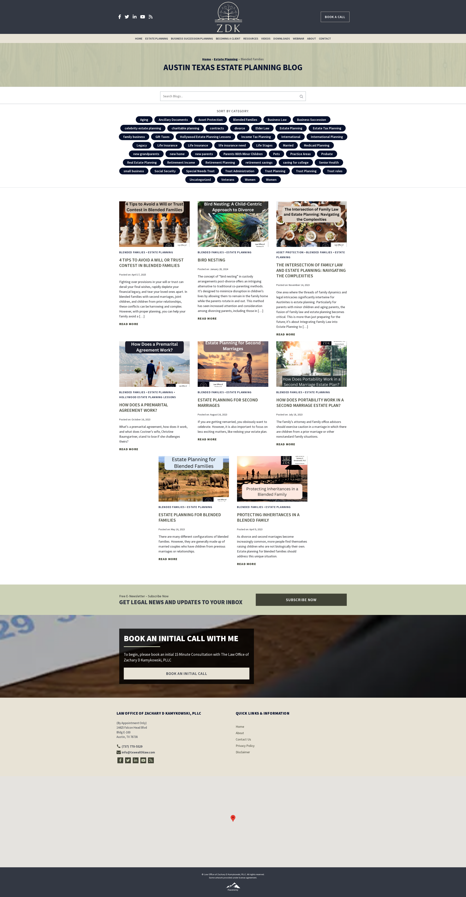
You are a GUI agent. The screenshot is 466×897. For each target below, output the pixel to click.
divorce (239, 128)
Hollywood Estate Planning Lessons (205, 137)
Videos (265, 38)
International (290, 137)
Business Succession (311, 120)
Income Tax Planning (256, 137)
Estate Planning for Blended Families (190, 517)
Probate (327, 154)
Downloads (281, 38)
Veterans (227, 179)
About (311, 38)
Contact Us (243, 739)
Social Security (165, 171)
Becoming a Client (228, 38)
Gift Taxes (162, 137)
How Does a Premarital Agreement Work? (143, 407)
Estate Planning (156, 38)
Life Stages (264, 145)
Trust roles (334, 171)
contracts (217, 128)
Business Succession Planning (192, 38)
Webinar (298, 38)
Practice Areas (300, 154)
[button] (301, 600)
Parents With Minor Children (243, 154)
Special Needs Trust (200, 171)
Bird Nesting (211, 260)
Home (138, 38)
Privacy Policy (245, 746)
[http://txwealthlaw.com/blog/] (150, 17)
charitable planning (185, 128)
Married (288, 145)
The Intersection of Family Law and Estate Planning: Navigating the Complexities (311, 270)
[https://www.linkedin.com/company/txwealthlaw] (134, 17)
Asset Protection (210, 120)
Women (250, 179)
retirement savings (259, 162)
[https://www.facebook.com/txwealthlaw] (119, 17)
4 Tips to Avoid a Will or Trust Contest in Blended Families (151, 262)
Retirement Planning (220, 162)
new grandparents (146, 154)
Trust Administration (239, 171)
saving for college (296, 162)
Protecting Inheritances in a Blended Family (268, 517)
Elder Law (262, 128)
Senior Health (329, 162)
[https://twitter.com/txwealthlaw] (127, 17)
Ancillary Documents (173, 120)
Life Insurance (167, 145)
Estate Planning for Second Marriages (228, 402)
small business (134, 171)
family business (134, 137)
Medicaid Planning (316, 145)
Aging (144, 120)
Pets (276, 154)
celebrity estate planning (143, 128)
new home (177, 154)
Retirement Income (181, 162)
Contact (325, 38)
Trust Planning (275, 171)
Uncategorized (200, 179)
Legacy (142, 145)
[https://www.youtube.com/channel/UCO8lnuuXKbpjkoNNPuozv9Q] (142, 17)
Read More (128, 324)
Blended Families (245, 120)
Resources (250, 38)
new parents (204, 154)
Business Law (277, 120)
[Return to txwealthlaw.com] (228, 17)
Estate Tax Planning (327, 128)
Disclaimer (243, 752)
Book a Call (335, 17)
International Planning (327, 137)
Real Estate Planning (142, 162)
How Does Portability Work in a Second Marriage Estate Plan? (310, 402)
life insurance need (232, 145)
